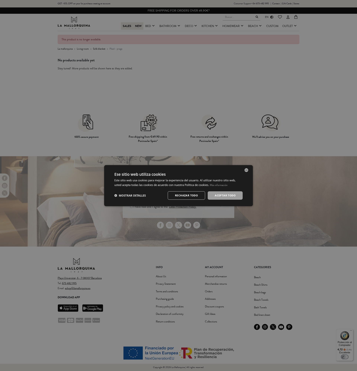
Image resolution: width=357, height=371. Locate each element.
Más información (218, 185)
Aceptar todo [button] (225, 195)
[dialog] (178, 185)
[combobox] (246, 170)
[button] (130, 195)
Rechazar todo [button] (186, 195)
